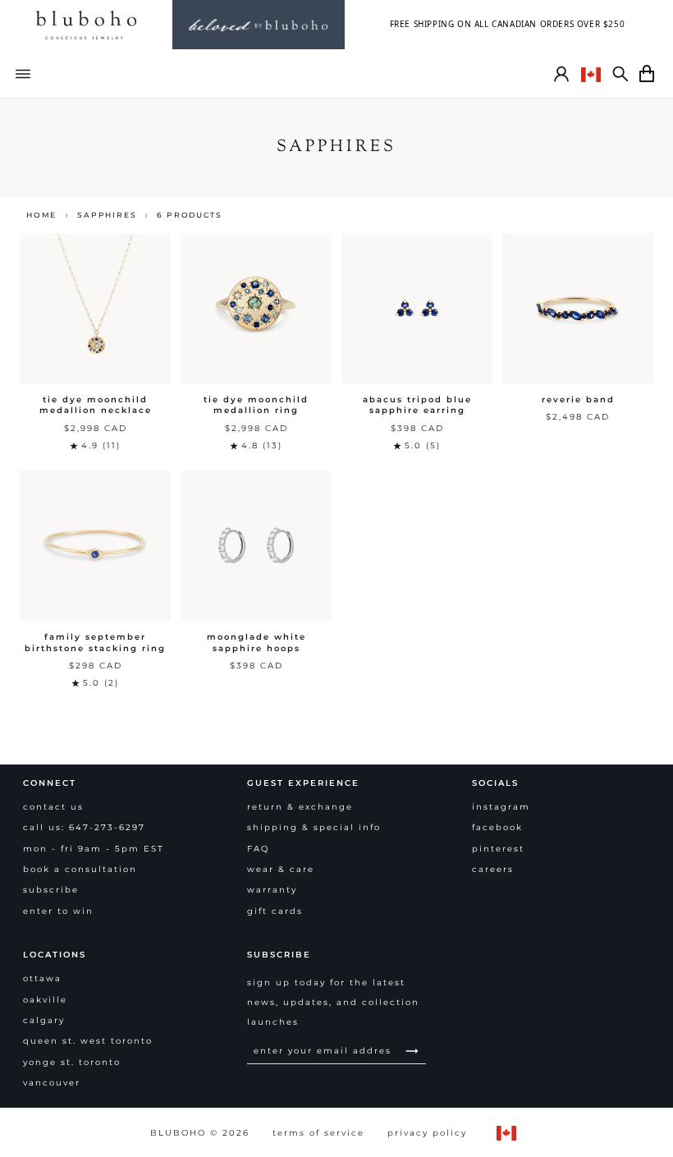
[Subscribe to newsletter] (411, 1051)
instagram (501, 806)
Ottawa (42, 978)
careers (493, 869)
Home (41, 214)
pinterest (498, 848)
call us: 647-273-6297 (84, 827)
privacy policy (427, 1132)
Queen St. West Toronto (88, 1040)
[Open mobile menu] (23, 73)
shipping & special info (314, 827)
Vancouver (51, 1082)
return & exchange (300, 806)
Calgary (44, 1020)
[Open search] (620, 74)
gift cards (275, 911)
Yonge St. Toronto (72, 1062)
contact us (53, 806)
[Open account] (561, 74)
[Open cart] (647, 74)
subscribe (51, 889)
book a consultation (80, 869)
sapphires (106, 214)
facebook (497, 827)
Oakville (45, 999)
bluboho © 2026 (200, 1132)
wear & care (280, 869)
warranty (272, 889)
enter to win (58, 911)
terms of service (318, 1132)
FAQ (258, 848)
